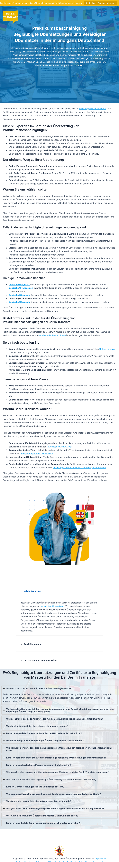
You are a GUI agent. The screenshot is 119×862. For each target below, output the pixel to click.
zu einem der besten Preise (52, 335)
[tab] (59, 610)
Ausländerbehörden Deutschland (37, 453)
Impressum (100, 858)
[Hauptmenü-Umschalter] (112, 16)
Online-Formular (107, 349)
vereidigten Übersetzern (52, 606)
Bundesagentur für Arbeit (60, 446)
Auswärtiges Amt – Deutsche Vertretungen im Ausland (79, 467)
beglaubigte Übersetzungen (92, 108)
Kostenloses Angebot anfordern (100, 3)
